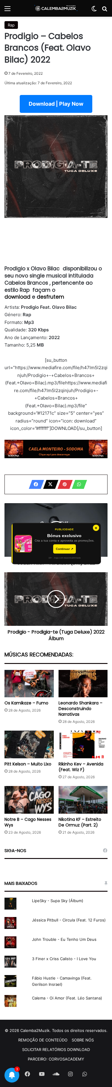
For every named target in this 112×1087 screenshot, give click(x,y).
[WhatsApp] (78, 484)
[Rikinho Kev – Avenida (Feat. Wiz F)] (83, 744)
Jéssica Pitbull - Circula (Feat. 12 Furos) (69, 920)
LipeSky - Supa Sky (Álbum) (57, 900)
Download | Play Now (56, 104)
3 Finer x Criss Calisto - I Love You (64, 958)
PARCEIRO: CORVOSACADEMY (56, 1059)
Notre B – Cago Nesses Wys (27, 822)
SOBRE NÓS (83, 1040)
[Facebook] (35, 484)
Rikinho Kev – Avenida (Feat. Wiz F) (81, 767)
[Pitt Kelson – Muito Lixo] (29, 744)
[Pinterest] (63, 484)
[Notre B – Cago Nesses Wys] (29, 800)
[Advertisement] (56, 241)
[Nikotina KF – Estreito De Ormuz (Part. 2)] (83, 800)
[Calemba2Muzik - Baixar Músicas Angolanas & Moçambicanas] (56, 8)
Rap (11, 25)
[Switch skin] (94, 10)
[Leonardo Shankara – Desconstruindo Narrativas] (83, 684)
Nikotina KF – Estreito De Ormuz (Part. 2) (80, 822)
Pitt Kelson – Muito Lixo (27, 764)
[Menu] (7, 10)
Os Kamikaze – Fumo (26, 703)
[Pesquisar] (105, 10)
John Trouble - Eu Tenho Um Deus (64, 939)
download (18, 296)
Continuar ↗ (64, 548)
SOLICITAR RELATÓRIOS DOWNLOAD (56, 1049)
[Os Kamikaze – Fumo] (29, 684)
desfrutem (50, 296)
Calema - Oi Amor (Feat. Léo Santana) (67, 998)
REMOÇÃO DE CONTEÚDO (42, 1040)
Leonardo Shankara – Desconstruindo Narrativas (80, 708)
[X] (49, 484)
